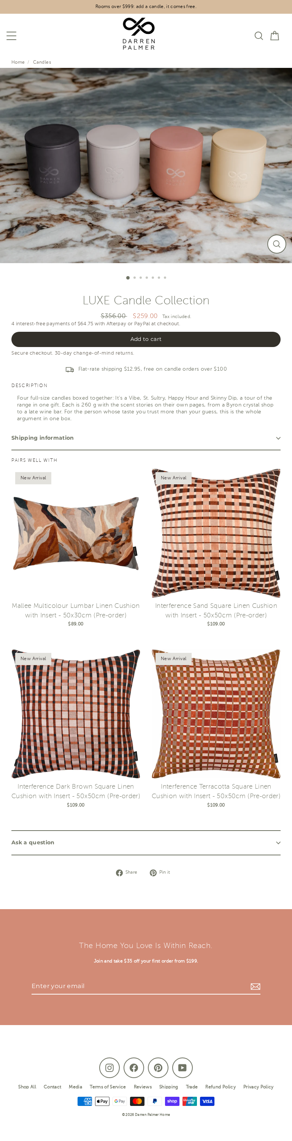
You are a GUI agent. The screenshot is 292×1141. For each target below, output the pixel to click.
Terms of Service (108, 1087)
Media (75, 1087)
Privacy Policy (258, 1087)
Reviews (143, 1087)
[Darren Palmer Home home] (135, 36)
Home (18, 62)
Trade (192, 1087)
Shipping (168, 1087)
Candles (42, 62)
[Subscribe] (254, 986)
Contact (52, 1087)
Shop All (27, 1087)
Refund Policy (220, 1087)
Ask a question (33, 842)
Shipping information (42, 438)
